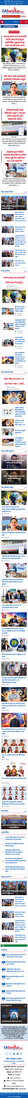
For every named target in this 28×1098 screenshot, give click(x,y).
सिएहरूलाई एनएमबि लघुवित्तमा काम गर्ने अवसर (15, 985)
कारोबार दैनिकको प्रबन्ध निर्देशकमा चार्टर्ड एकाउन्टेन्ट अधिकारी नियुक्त (14, 477)
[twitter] (8, 1)
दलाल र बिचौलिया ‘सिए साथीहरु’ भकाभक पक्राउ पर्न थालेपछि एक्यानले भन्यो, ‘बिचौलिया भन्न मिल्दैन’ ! (20, 358)
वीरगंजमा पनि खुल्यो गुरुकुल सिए (20, 431)
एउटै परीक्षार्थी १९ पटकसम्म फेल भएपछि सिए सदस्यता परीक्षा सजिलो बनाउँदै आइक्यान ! (20, 442)
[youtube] (10, 1)
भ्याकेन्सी (4, 950)
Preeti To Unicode (11, 4)
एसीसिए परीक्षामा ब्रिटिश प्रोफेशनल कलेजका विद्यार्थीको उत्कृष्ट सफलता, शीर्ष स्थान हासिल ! (20, 412)
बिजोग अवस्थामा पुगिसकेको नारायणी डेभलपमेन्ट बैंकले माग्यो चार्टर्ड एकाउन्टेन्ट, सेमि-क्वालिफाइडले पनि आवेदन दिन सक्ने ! (15, 999)
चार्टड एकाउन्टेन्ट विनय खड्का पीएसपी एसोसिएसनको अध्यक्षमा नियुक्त (14, 461)
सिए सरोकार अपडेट (7, 487)
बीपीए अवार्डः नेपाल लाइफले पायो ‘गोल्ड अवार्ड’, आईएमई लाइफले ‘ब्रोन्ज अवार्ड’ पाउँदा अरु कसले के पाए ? (20, 217)
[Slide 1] (12, 827)
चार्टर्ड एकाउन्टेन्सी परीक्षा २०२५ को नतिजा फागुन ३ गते (20, 422)
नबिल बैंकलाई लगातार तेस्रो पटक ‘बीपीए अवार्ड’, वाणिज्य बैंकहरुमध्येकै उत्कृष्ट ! (20, 253)
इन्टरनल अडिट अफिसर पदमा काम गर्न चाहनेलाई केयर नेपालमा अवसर (20, 340)
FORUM (16, 22)
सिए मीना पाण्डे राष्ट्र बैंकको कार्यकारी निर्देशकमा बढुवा (15, 77)
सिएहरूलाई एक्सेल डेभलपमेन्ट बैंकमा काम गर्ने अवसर (15, 963)
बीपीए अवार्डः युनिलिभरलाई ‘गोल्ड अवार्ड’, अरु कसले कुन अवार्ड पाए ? (13, 207)
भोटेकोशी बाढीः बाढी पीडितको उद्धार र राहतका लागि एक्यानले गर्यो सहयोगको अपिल (14, 114)
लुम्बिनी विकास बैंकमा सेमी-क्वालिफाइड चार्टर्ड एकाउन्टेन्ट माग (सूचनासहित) (15, 970)
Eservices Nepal (17, 1096)
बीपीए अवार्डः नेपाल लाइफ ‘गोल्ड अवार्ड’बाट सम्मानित (20, 263)
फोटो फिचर (4, 811)
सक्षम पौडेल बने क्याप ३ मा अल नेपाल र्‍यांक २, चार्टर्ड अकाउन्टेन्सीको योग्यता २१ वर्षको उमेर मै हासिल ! (14, 381)
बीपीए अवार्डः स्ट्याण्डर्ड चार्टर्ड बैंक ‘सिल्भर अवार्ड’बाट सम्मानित (20, 229)
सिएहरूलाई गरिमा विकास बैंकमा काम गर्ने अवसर (15, 992)
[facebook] (6, 1)
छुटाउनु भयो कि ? (6, 877)
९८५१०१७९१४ (20, 4)
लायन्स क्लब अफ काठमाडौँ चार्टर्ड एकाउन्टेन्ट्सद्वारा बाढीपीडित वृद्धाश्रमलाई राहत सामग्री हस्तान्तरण (15, 41)
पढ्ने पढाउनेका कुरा (7, 372)
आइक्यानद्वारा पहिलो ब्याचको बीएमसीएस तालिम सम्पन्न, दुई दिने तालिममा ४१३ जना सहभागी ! (15, 156)
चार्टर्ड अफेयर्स (5, 271)
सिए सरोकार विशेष (7, 192)
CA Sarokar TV (6, 1005)
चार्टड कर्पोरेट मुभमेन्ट (7, 451)
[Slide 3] (15, 827)
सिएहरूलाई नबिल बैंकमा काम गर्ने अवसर (15, 978)
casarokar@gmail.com (18, 1)
